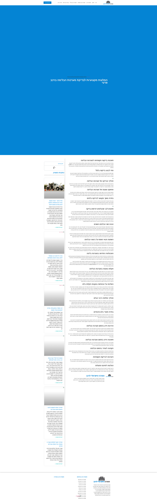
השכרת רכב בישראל (81, 2)
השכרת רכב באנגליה (82, 481)
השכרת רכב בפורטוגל (82, 493)
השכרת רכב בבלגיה (82, 494)
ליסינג (93, 2)
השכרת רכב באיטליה (82, 486)
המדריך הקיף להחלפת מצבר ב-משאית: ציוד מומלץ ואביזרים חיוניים (54, 444)
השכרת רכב (88, 2)
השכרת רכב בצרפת (82, 482)
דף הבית (88, 76)
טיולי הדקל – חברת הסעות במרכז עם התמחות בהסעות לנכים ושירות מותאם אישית (55, 202)
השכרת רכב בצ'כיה (82, 484)
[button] (45, 163)
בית (96, 2)
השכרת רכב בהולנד (82, 488)
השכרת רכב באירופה (82, 479)
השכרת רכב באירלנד (82, 491)
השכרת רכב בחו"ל (73, 2)
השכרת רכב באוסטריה (82, 496)
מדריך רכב (60, 2)
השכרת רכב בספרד (82, 489)
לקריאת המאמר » (58, 227)
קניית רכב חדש (66, 2)
